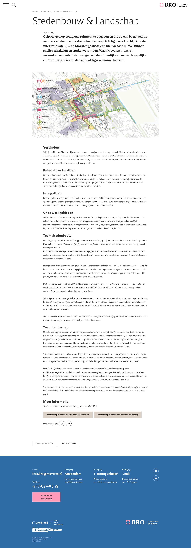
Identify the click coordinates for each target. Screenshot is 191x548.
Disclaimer (36, 541)
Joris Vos (82, 406)
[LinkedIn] (61, 423)
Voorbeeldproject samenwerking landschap (117, 414)
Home (35, 11)
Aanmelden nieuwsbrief (46, 497)
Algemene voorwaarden (42, 537)
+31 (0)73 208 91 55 (45, 486)
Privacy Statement (39, 539)
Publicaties (46, 11)
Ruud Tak (93, 406)
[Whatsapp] (69, 423)
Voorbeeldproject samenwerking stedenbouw (68, 414)
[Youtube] (156, 478)
